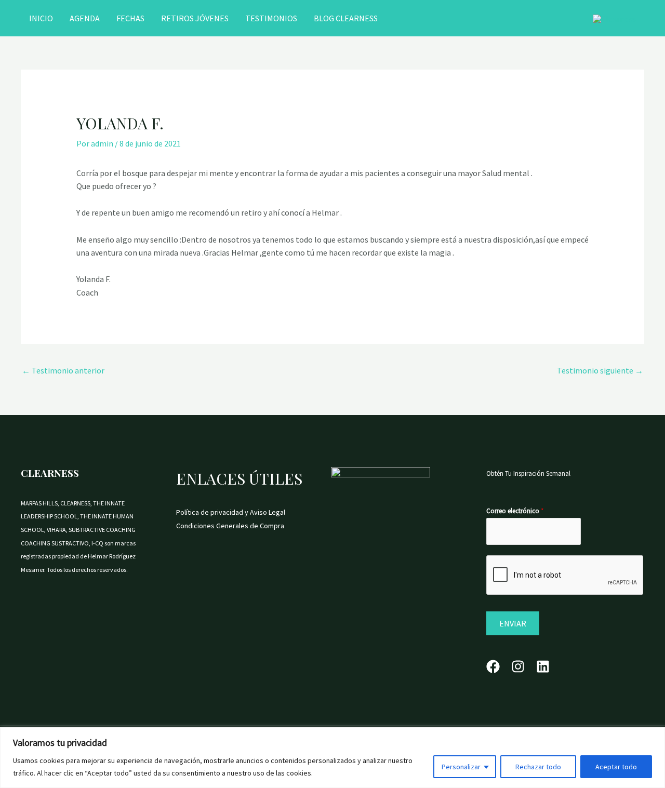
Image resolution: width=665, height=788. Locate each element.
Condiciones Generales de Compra (230, 525)
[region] (332, 757)
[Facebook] (493, 666)
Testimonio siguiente (600, 370)
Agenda (85, 18)
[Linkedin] (543, 666)
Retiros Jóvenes (195, 18)
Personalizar (461, 766)
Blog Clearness (346, 18)
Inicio (41, 18)
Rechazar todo (538, 766)
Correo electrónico (514, 510)
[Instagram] (518, 666)
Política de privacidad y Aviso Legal (230, 512)
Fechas (130, 18)
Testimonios (271, 18)
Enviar (512, 623)
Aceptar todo (616, 766)
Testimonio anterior (63, 370)
